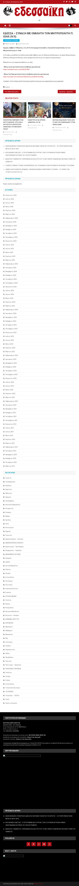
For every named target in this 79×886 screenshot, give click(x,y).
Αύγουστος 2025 (11, 241)
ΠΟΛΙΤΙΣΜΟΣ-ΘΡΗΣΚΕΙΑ (11, 40)
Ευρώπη (8, 592)
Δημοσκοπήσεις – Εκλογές (14, 539)
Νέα (6, 638)
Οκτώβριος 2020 (11, 462)
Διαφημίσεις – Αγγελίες (13, 550)
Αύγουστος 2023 (11, 332)
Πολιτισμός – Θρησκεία (13, 665)
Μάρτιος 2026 (10, 214)
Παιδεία (8, 646)
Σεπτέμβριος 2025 (11, 237)
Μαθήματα (8, 630)
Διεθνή (7, 562)
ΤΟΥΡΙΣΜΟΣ (9, 691)
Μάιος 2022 (9, 390)
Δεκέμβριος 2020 (11, 454)
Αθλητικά (8, 493)
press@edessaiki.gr (12, 729)
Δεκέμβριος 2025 (11, 226)
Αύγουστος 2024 (11, 287)
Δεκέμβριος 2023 (11, 317)
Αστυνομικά (9, 527)
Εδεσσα (7, 569)
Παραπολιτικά (10, 649)
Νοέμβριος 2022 (10, 367)
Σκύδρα (7, 676)
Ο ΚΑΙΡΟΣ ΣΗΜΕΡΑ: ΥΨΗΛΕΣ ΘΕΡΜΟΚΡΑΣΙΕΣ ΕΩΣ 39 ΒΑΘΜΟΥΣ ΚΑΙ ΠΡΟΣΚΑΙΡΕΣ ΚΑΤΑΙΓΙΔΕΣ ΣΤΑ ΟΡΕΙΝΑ (39, 165)
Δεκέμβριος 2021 (11, 409)
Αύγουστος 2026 (11, 195)
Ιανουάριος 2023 (10, 359)
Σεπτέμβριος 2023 (11, 329)
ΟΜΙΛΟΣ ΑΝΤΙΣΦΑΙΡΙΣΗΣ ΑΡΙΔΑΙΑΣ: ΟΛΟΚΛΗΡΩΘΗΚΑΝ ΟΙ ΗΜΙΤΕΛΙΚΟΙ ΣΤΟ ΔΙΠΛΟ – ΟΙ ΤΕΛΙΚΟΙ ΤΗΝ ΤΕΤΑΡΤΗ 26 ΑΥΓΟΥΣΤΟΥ (37, 171)
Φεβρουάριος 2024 (11, 309)
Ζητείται (8, 600)
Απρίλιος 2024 (10, 302)
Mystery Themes (38, 883)
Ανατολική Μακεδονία (12, 504)
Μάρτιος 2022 (10, 397)
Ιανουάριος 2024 (10, 313)
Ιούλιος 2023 (9, 336)
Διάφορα (8, 558)
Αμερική (8, 497)
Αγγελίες (8, 485)
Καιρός (7, 604)
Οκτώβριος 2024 (11, 279)
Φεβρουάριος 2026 (11, 218)
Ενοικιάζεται (9, 577)
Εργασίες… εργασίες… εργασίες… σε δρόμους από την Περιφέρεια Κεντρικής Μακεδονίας (67, 92)
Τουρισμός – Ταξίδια (12, 695)
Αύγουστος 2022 (11, 378)
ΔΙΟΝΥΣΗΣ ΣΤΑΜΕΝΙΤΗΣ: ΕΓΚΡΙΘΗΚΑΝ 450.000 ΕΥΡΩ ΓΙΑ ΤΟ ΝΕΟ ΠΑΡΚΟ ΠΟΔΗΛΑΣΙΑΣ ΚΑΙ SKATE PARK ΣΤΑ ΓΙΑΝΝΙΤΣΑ (40, 160)
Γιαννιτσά (8, 535)
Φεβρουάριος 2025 (11, 264)
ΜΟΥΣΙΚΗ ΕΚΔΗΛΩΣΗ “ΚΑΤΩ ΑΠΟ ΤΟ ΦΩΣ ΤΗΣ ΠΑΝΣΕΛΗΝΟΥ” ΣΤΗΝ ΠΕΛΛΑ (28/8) (64, 122)
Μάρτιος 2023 (10, 351)
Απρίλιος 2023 (10, 348)
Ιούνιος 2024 (9, 294)
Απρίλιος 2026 (10, 210)
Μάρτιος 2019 (10, 466)
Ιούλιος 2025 (9, 245)
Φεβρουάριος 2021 (11, 447)
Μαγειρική (8, 627)
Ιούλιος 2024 (9, 290)
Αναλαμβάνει (9, 501)
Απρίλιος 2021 (10, 439)
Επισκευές (9, 581)
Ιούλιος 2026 (9, 199)
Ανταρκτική (9, 508)
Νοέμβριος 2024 (10, 275)
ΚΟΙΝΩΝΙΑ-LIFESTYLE (12, 619)
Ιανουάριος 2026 (10, 222)
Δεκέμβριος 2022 (11, 363)
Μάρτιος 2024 (10, 306)
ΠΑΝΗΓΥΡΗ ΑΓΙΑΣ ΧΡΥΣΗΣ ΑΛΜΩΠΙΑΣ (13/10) (36, 121)
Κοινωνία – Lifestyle (12, 615)
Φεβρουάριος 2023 (11, 355)
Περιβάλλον (9, 657)
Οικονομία (8, 642)
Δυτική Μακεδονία (11, 566)
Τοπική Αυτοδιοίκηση (12, 688)
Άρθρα (7, 516)
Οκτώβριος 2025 (11, 233)
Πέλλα (7, 653)
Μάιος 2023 (9, 344)
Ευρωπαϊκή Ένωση (11, 588)
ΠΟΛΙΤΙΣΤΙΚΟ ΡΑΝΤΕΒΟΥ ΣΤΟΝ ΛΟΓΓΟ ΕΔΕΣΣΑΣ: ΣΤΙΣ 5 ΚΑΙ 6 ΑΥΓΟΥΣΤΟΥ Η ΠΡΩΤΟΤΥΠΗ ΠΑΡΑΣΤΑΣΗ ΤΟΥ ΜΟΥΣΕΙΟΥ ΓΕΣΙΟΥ (13, 124)
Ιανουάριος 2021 (10, 451)
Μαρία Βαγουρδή (23, 44)
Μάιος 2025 (9, 252)
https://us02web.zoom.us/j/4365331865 (16, 69)
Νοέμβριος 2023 (10, 321)
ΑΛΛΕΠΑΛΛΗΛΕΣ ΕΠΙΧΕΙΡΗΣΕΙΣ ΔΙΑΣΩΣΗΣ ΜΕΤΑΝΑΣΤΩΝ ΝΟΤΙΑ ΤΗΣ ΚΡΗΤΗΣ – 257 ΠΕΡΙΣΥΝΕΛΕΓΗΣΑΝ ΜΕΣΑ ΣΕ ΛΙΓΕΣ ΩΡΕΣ (38, 147)
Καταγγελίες (9, 607)
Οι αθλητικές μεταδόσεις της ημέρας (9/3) (13, 92)
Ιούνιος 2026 (9, 203)
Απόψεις (8, 512)
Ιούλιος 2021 (9, 428)
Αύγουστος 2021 (11, 424)
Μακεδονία (9, 634)
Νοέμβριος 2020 (10, 458)
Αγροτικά (8, 489)
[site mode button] (70, 26)
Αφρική (8, 531)
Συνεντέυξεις (9, 684)
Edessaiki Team (7, 134)
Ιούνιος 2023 (9, 340)
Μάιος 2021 (9, 435)
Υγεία (7, 699)
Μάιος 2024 (9, 298)
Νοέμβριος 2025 (10, 229)
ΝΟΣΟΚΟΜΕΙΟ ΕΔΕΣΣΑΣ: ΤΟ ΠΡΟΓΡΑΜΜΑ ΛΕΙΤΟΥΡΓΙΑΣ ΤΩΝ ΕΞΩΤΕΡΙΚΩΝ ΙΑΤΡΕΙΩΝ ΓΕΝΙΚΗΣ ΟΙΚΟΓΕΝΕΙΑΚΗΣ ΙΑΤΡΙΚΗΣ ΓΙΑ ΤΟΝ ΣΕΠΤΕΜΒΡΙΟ (35, 154)
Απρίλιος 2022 (10, 393)
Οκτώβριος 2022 (11, 370)
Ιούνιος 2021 (9, 432)
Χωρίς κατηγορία (11, 703)
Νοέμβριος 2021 (10, 412)
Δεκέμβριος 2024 (11, 271)
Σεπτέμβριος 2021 (11, 420)
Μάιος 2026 (9, 206)
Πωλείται (8, 672)
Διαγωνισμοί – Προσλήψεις (14, 546)
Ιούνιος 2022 (9, 386)
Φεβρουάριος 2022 (11, 401)
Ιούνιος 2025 (9, 248)
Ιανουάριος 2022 (10, 405)
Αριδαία (8, 520)
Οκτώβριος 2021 (11, 416)
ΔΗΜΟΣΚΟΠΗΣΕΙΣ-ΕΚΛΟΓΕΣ (14, 543)
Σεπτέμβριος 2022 (11, 374)
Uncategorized (10, 482)
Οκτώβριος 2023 (11, 325)
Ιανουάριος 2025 (10, 267)
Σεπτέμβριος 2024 (11, 283)
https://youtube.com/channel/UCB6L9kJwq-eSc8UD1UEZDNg (23, 77)
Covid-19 (8, 478)
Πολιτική (8, 661)
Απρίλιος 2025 (10, 256)
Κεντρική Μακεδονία (12, 611)
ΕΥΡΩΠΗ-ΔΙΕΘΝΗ (10, 596)
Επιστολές (9, 585)
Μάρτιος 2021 (10, 443)
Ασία (7, 524)
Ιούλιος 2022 (9, 382)
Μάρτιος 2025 (10, 260)
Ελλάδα (7, 573)
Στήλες (7, 680)
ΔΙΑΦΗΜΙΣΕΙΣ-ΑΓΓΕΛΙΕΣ (13, 554)
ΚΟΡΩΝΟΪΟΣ (9, 623)
